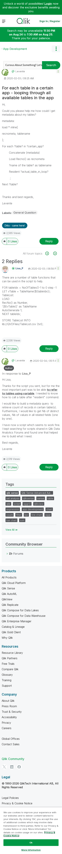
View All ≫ (12, 529)
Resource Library (12, 652)
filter (18, 514)
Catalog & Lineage (13, 626)
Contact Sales (10, 744)
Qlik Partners (9, 658)
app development (33, 509)
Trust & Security (12, 711)
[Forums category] (7, 553)
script (17, 503)
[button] (58, 71)
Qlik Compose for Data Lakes (20, 610)
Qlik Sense (8, 588)
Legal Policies (10, 798)
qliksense (28, 498)
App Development (15, 49)
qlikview (38, 503)
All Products (9, 577)
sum (22, 520)
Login (48, 3)
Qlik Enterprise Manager (16, 621)
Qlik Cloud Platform (14, 583)
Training (6, 680)
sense (40, 498)
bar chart (11, 520)
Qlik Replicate (10, 605)
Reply (49, 241)
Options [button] (56, 48)
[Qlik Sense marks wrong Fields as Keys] (49, 253)
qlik (8, 503)
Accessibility (9, 717)
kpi (26, 514)
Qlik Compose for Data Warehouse (23, 615)
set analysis (12, 498)
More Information (31, 850)
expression (12, 509)
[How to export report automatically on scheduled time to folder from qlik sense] (55, 253)
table (50, 498)
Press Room (9, 706)
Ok (31, 842)
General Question (24, 212)
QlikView (7, 599)
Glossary (7, 674)
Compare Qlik (10, 669)
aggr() (27, 503)
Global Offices (11, 738)
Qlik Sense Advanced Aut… (36, 492)
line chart (37, 514)
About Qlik (8, 700)
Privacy (6, 722)
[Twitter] (4, 766)
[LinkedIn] (11, 766)
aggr (48, 514)
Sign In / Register (49, 21)
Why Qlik (7, 637)
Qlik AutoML (9, 594)
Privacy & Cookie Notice (17, 803)
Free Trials (8, 663)
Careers (6, 728)
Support (7, 685)
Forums (18, 553)
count (9, 514)
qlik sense (12, 492)
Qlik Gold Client (11, 632)
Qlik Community (13, 759)
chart (49, 509)
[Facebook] (19, 766)
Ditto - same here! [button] (15, 225)
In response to (16, 373)
